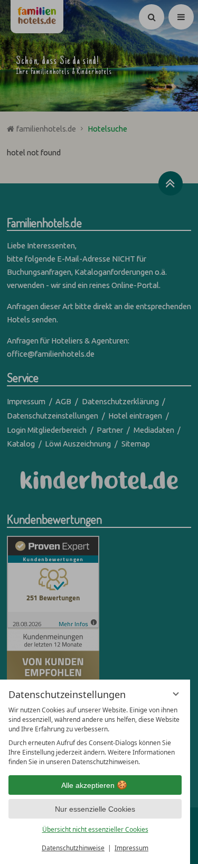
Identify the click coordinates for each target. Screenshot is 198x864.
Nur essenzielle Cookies (95, 809)
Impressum (131, 847)
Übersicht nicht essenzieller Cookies (95, 829)
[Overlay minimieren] (176, 694)
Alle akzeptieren (88, 785)
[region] (95, 736)
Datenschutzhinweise (73, 847)
